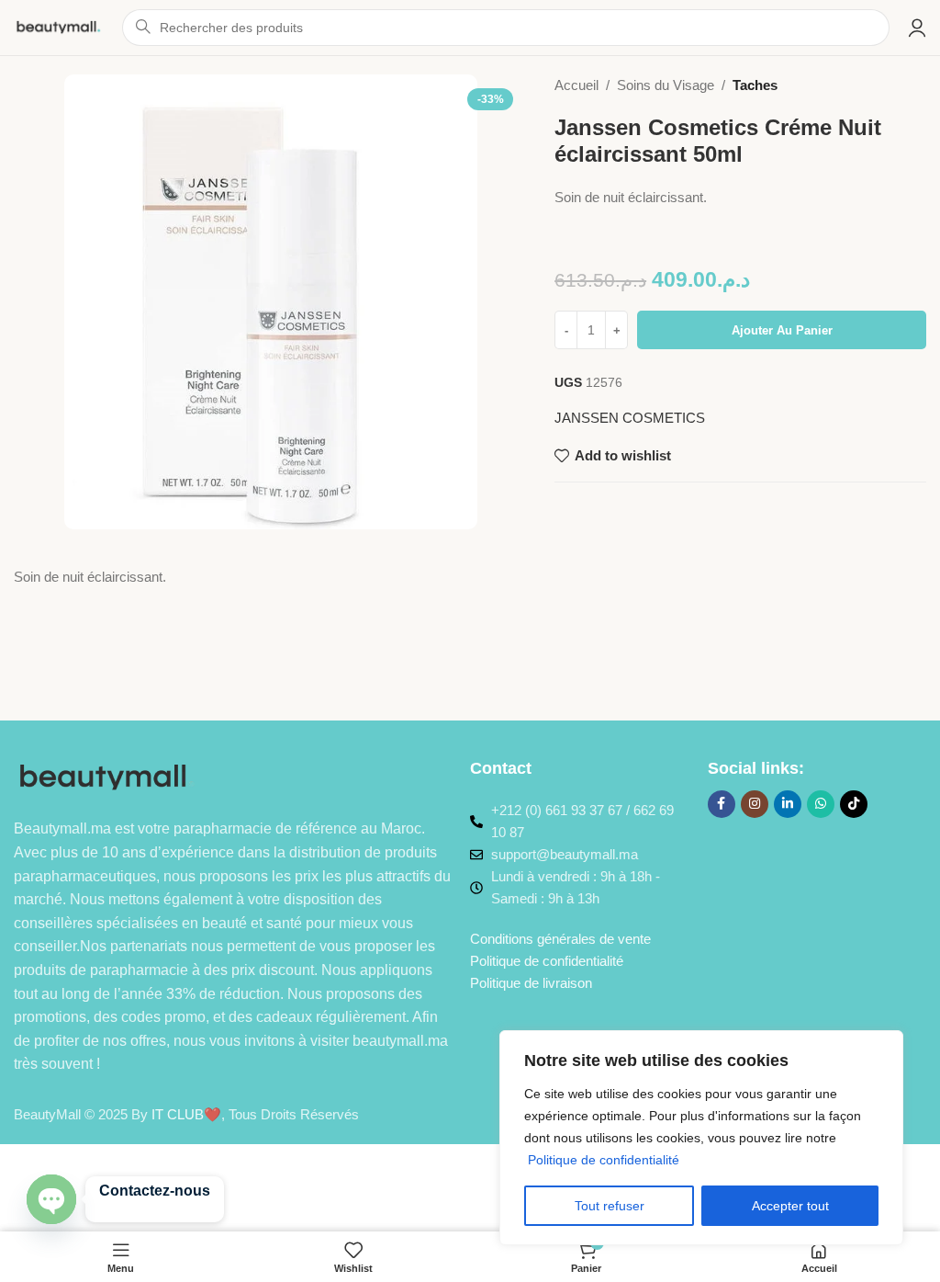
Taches (755, 85)
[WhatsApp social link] (820, 804)
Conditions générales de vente (560, 939)
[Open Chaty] (51, 1199)
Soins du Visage (665, 85)
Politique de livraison (531, 983)
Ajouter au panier (782, 330)
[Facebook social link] (721, 804)
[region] (701, 1137)
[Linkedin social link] (787, 804)
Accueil (576, 85)
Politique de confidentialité (603, 1159)
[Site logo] (59, 26)
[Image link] (108, 777)
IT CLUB (177, 1114)
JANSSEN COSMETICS (629, 417)
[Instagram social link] (754, 804)
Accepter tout (790, 1205)
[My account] (917, 27)
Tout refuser (609, 1205)
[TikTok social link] (853, 804)
